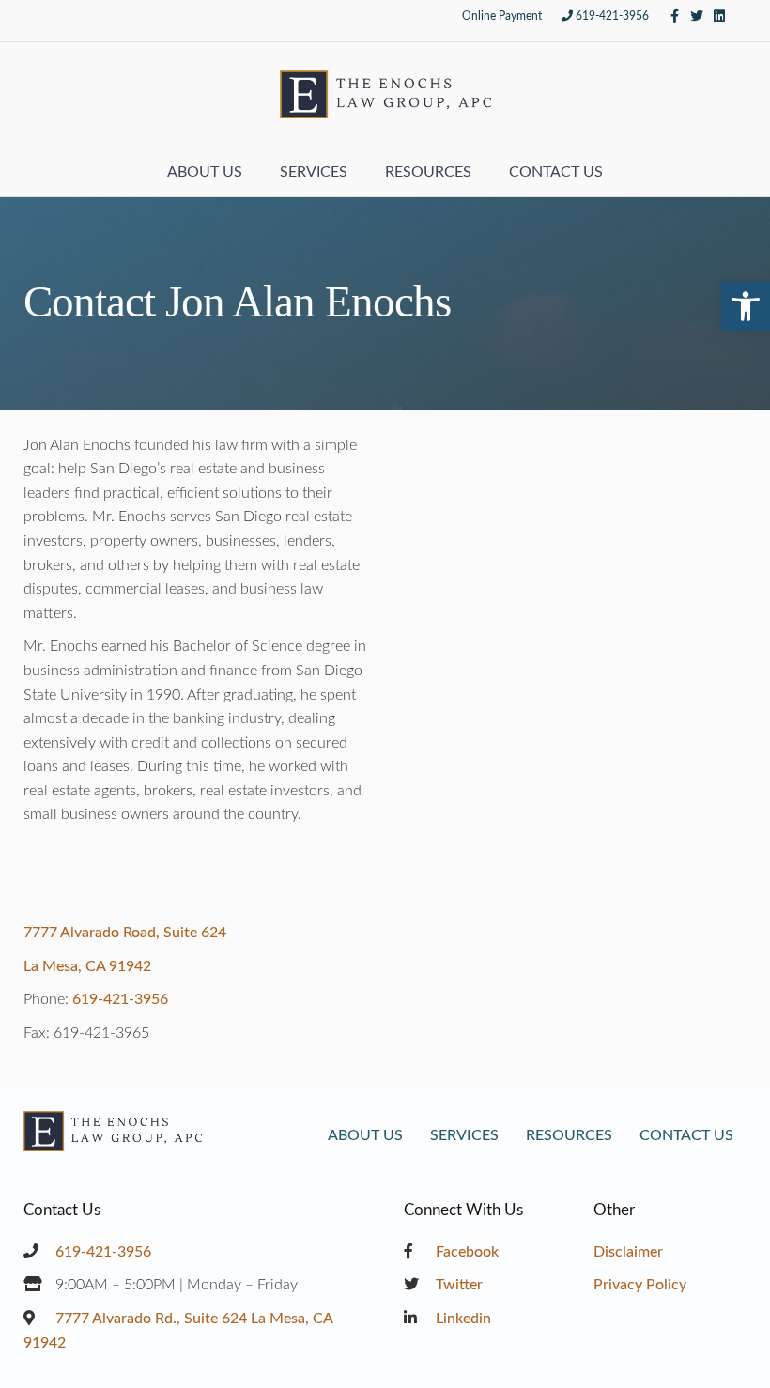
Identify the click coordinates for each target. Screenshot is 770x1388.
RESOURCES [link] (428, 171)
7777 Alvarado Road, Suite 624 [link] (124, 932)
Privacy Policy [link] (639, 1284)
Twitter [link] (457, 1284)
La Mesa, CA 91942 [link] (87, 966)
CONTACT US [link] (556, 171)
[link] (745, 306)
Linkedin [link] (461, 1318)
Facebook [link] (465, 1251)
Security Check (455, 694)
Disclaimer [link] (628, 1251)
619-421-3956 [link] (612, 16)
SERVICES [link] (313, 171)
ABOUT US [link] (204, 171)
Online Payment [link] (502, 16)
